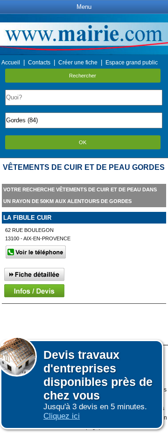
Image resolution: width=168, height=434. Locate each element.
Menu (84, 6)
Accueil (10, 62)
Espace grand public (131, 62)
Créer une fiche (78, 62)
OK (82, 142)
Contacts (39, 62)
